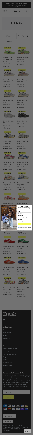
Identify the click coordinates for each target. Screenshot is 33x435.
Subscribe (24, 223)
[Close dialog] (31, 205)
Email (18, 211)
